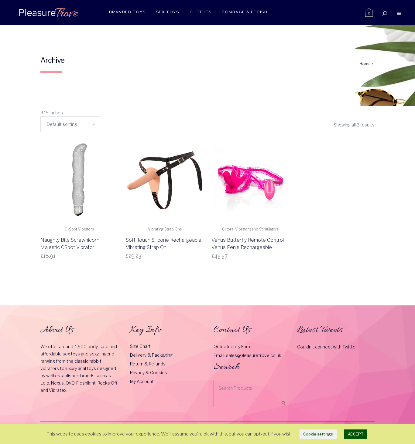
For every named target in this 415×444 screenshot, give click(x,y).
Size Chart (140, 346)
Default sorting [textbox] (62, 124)
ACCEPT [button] (355, 434)
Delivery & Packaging (151, 355)
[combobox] (70, 124)
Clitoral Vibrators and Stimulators (250, 229)
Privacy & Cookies (148, 372)
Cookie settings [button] (318, 434)
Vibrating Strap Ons (165, 229)
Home (365, 63)
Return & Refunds (148, 363)
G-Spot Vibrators (79, 229)
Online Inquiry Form (233, 346)
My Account (142, 381)
